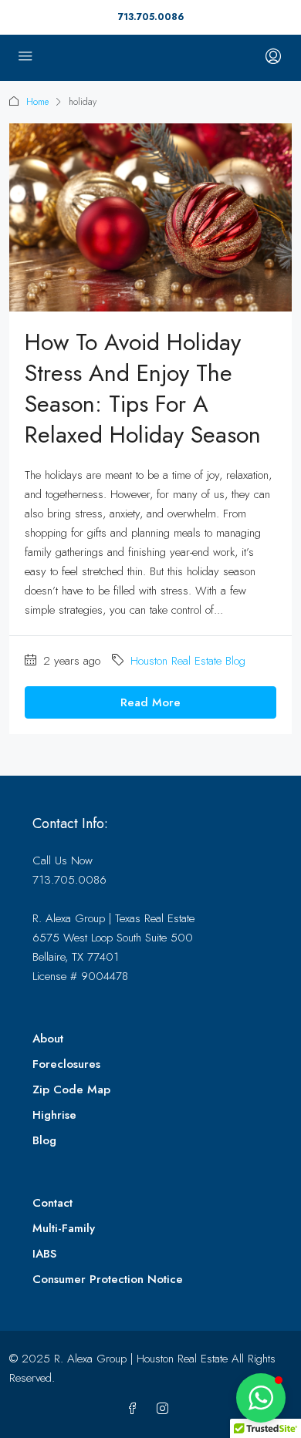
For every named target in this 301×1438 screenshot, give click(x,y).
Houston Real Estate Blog (187, 660)
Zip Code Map (71, 1089)
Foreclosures (66, 1064)
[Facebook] (135, 1409)
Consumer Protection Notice (107, 1279)
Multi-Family (63, 1228)
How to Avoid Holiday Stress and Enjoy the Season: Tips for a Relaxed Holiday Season (143, 388)
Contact (52, 1202)
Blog (44, 1140)
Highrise (54, 1114)
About (47, 1038)
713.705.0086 (151, 17)
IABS (44, 1253)
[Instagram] (165, 1409)
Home (37, 102)
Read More (150, 702)
